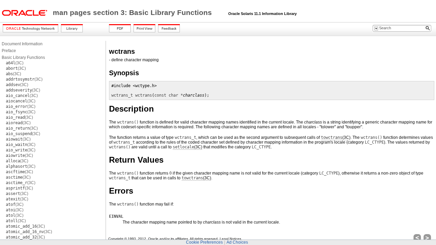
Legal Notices (230, 239)
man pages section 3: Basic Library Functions (133, 13)
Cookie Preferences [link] (204, 242)
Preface (9, 50)
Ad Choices (237, 242)
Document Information (22, 44)
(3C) (15, 63)
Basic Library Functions (23, 57)
